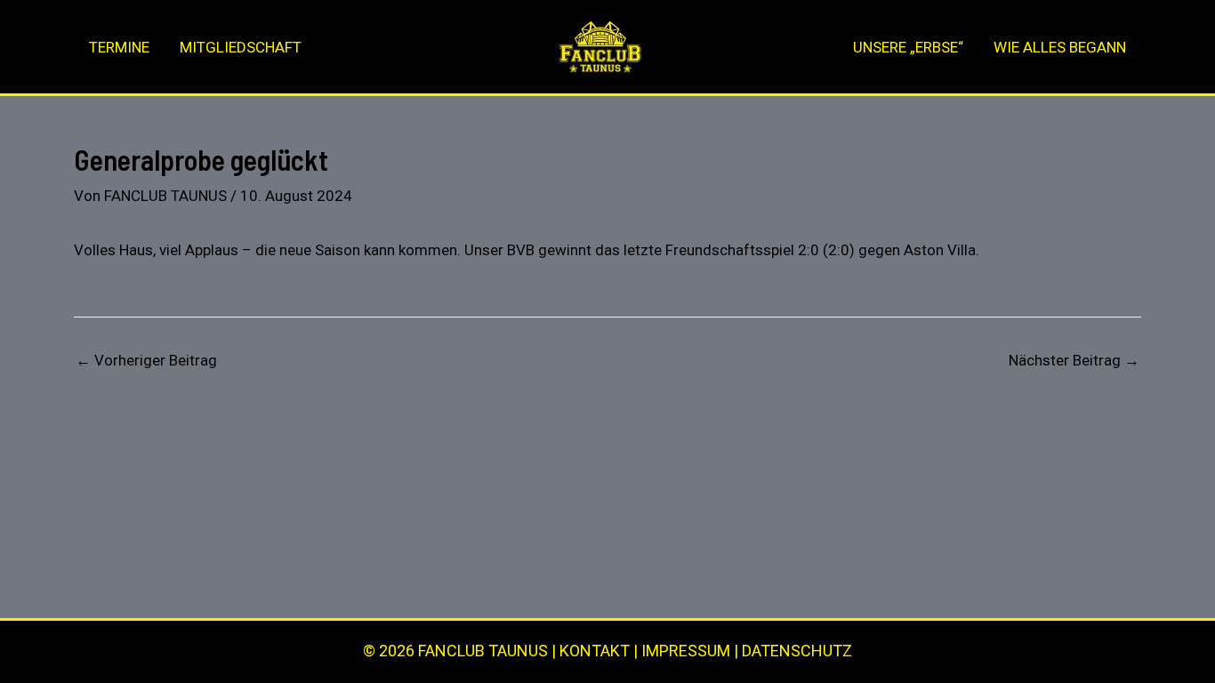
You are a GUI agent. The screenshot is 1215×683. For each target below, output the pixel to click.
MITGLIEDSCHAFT (241, 47)
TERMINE (119, 47)
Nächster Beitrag (1074, 360)
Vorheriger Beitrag (146, 360)
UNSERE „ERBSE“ (908, 47)
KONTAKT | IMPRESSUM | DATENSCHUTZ (705, 650)
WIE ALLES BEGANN (1060, 47)
